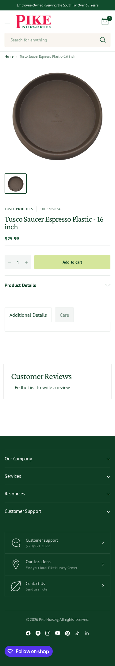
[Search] (102, 40)
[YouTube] (58, 633)
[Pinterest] (67, 633)
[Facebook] (28, 633)
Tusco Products (19, 209)
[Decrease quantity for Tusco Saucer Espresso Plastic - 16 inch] (9, 262)
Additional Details (28, 315)
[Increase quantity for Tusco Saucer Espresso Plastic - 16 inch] (26, 262)
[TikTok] (77, 633)
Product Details (20, 285)
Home (9, 56)
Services (13, 476)
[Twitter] (38, 633)
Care (64, 315)
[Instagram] (48, 633)
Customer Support (23, 511)
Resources (15, 493)
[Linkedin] (87, 633)
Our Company (18, 458)
